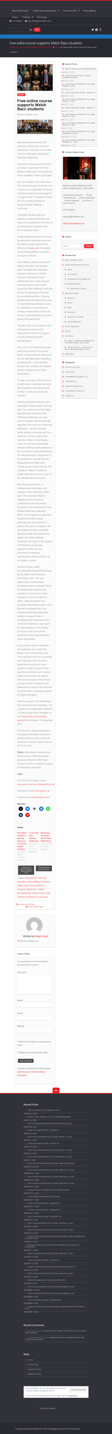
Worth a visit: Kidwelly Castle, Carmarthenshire (76, 76)
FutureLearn (33, 248)
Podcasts (26, 17)
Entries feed (33, 1365)
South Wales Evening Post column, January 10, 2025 (50, 1273)
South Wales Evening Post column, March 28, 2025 (78, 85)
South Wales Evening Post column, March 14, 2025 (78, 115)
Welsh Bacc (32, 889)
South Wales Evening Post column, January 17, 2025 (50, 1254)
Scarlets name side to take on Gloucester (46, 1280)
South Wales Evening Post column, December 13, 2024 (51, 1287)
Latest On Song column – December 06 (44, 1300)
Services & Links (70, 11)
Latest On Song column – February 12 (44, 1210)
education (22, 881)
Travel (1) (70, 396)
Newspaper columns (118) (76, 377)
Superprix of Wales (78, 289)
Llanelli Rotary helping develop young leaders (49, 1190)
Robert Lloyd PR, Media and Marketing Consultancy (31, 47)
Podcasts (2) (71, 381)
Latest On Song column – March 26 (80, 93)
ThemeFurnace (73, 1429)
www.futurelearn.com (39, 797)
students (21, 889)
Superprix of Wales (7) (75, 391)
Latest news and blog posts (45, 11)
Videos (15, 17)
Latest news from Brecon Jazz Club (44, 1197)
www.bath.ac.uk (42, 791)
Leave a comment (27, 904)
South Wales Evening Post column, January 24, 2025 (50, 1230)
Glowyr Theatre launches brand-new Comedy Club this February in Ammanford (55, 1237)
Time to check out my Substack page (80, 69)
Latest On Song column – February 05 (44, 1217)
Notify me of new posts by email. (33, 1053)
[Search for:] (73, 246)
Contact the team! (75, 317)
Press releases (73, 284)
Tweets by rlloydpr (47, 1408)
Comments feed (34, 1369)
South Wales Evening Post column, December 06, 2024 (51, 1293)
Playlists (71, 312)
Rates (69, 303)
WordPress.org (34, 1374)
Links (69, 308)
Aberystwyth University (35, 878)
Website (20, 1026)
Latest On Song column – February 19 (44, 1203)
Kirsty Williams (34, 881)
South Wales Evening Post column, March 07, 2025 (78, 124)
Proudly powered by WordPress (28, 1429)
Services (71, 298)
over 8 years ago (36, 907)
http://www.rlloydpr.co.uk (28, 941)
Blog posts (72, 274)
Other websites (74, 322)
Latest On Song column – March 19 (80, 108)
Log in (30, 1360)
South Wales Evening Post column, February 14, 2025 (51, 1177)
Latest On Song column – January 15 (44, 1260)
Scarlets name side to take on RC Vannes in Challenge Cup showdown (52, 1246)
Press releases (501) (74, 386)
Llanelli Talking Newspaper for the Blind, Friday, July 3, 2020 (79, 342)
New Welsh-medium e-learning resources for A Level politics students (22, 841)
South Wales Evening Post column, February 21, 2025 (78, 141)
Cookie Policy (72, 1396)
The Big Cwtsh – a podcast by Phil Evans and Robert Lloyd (79, 348)
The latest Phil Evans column (44, 868)
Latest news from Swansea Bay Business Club (26, 870)
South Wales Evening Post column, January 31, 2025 (50, 1223)
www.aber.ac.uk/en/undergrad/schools (36, 784)
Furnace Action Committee (79, 279)
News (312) (70, 372)
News (57, 47)
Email (20, 1013)
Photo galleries (89, 11)
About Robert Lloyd (20, 11)
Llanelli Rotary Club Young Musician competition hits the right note (54, 1308)
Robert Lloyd (32, 115)
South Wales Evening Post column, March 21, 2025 (78, 100)
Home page (42, 17)
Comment (22, 972)
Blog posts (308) (73, 367)
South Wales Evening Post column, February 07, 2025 (51, 1183)
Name (20, 1000)
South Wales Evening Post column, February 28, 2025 (78, 132)
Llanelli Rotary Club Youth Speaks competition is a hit (52, 1267)
